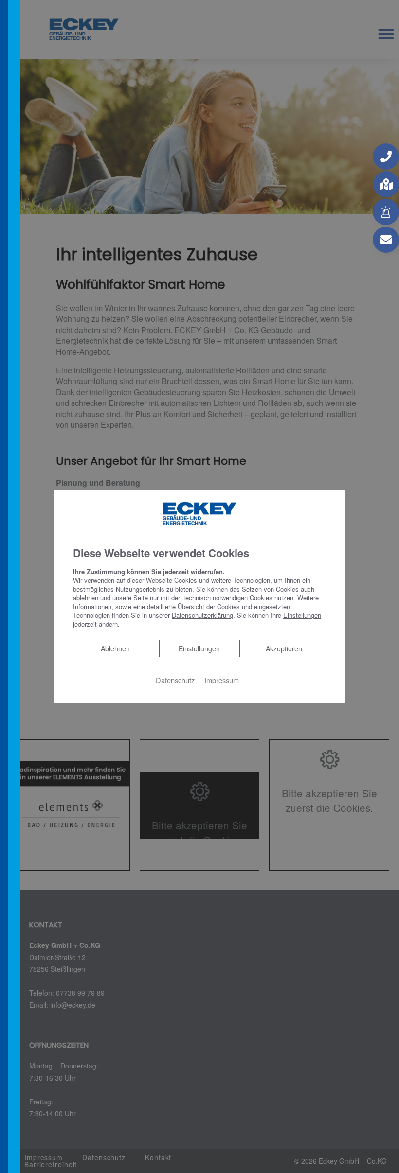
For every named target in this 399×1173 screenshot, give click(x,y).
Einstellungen (199, 648)
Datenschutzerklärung (202, 615)
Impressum (221, 680)
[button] (386, 156)
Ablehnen (115, 648)
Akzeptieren (284, 648)
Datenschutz (175, 680)
